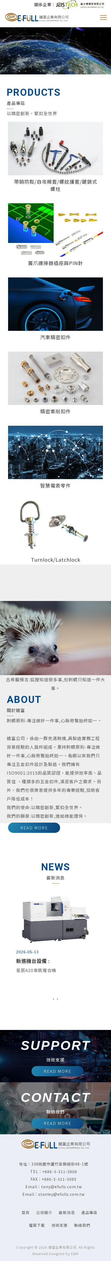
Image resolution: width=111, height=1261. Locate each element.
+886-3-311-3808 (59, 1171)
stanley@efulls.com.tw (61, 1194)
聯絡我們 (82, 1225)
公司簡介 (44, 1212)
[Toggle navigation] (103, 17)
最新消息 (67, 1212)
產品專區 (89, 1212)
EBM (74, 1253)
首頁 (26, 1212)
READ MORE (34, 827)
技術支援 (59, 1225)
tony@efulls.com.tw (61, 1186)
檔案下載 (37, 1225)
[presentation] (53, 999)
